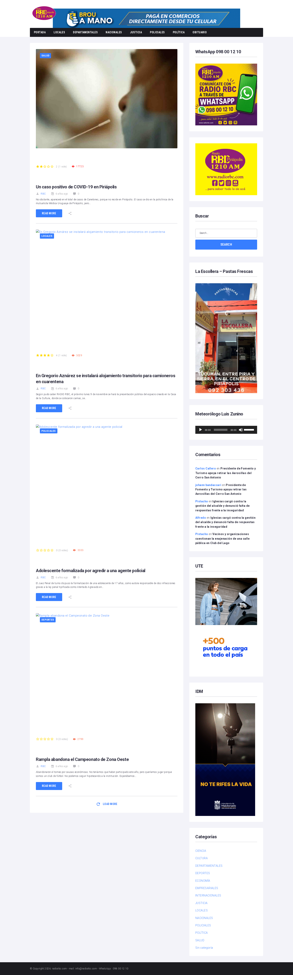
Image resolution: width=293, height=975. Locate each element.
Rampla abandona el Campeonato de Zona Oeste (82, 759)
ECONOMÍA (202, 880)
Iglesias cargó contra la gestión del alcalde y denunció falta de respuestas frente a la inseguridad (222, 506)
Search (226, 244)
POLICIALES (157, 32)
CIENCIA (200, 850)
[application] (226, 430)
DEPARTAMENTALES (85, 32)
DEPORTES (47, 619)
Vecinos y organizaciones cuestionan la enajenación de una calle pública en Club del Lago (222, 538)
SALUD (45, 55)
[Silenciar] (241, 430)
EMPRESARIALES (206, 888)
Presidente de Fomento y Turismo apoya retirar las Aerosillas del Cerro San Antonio (225, 473)
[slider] (249, 429)
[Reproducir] (201, 430)
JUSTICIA (136, 32)
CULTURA (201, 858)
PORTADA (40, 32)
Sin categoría (204, 947)
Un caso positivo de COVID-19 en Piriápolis (76, 186)
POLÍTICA (179, 32)
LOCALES (59, 32)
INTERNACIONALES (208, 895)
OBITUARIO (200, 32)
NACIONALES (114, 32)
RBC (43, 193)
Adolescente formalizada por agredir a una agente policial (90, 570)
